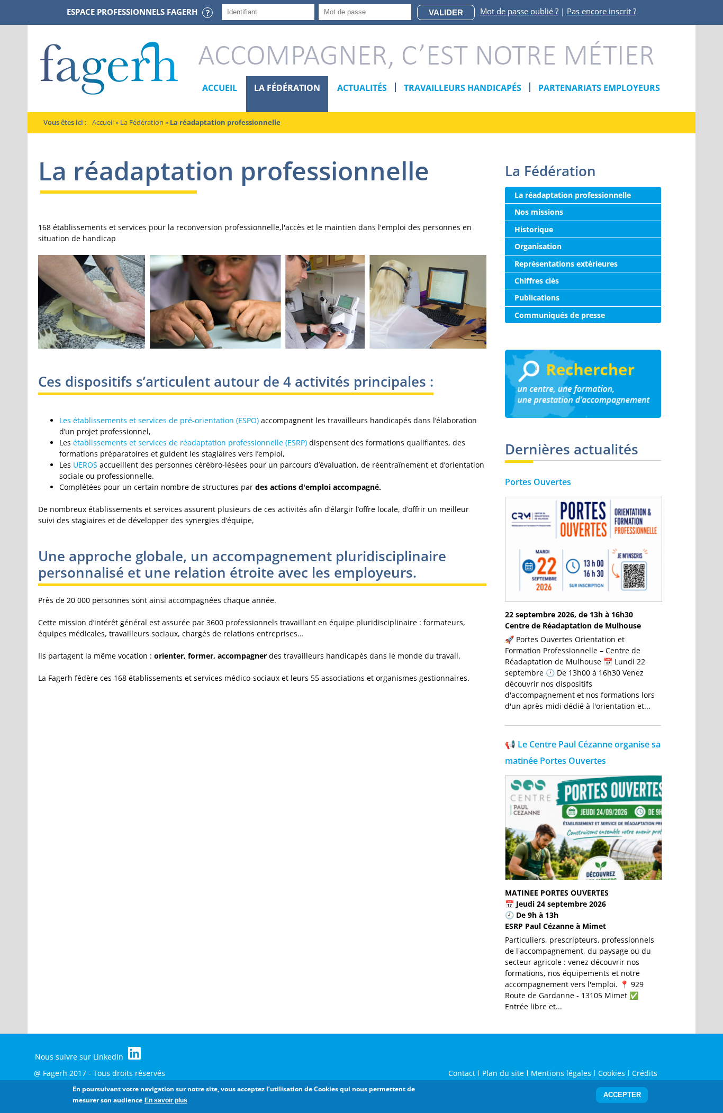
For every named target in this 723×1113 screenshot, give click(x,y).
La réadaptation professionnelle (572, 195)
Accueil (219, 88)
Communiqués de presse (559, 315)
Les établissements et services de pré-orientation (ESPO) (159, 420)
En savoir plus (165, 1100)
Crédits (644, 1073)
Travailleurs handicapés (462, 88)
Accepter (622, 1095)
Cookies (611, 1073)
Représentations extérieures (566, 264)
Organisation (538, 246)
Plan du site (503, 1073)
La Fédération (287, 88)
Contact (461, 1073)
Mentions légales (561, 1073)
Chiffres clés (536, 281)
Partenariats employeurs (599, 88)
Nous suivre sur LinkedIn (80, 1057)
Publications (536, 298)
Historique (533, 229)
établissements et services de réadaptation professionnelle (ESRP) (190, 442)
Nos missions (538, 212)
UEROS (85, 465)
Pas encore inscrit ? (601, 11)
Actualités (362, 88)
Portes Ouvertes (538, 482)
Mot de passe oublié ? (519, 11)
